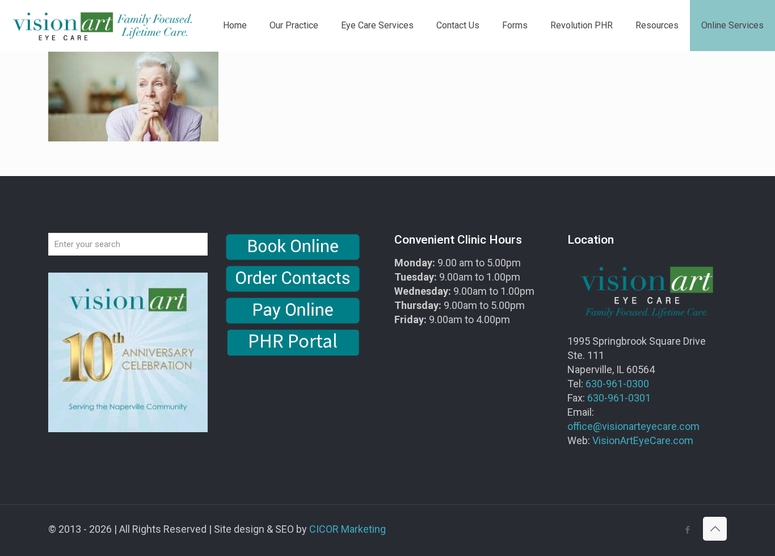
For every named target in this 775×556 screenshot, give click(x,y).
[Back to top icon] (715, 529)
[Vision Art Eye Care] (102, 25)
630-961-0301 (619, 398)
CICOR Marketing (347, 529)
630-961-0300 (617, 384)
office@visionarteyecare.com (633, 426)
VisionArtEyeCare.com (642, 440)
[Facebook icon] (687, 530)
